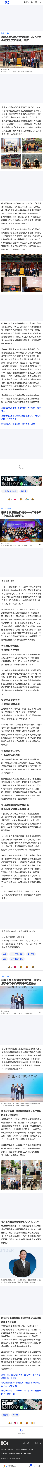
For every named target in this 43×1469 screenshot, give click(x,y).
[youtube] (32, 1443)
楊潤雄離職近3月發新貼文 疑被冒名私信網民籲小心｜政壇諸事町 (20, 1384)
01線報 (3, 1449)
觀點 (2, 509)
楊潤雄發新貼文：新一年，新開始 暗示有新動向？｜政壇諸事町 (21, 1392)
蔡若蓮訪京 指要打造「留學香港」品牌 (18, 424)
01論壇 (8, 509)
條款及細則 (27, 1453)
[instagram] (28, 1443)
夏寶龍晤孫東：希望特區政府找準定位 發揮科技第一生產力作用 (21, 417)
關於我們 (10, 1449)
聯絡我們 (12, 1453)
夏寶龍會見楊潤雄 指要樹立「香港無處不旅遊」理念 (21, 409)
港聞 (2, 33)
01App (31, 1449)
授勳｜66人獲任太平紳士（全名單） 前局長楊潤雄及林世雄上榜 (20, 1376)
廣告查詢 (24, 1449)
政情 (7, 33)
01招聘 (17, 1449)
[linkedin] (36, 1443)
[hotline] (21, 481)
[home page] (7, 2)
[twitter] (40, 1443)
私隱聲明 (19, 1453)
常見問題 (4, 1453)
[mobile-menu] (2, 2)
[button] (40, 71)
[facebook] (24, 1443)
